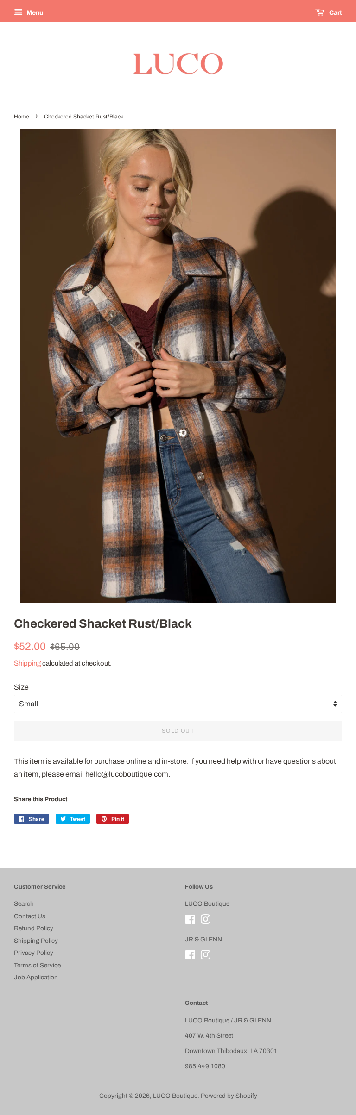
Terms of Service (37, 965)
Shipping (27, 663)
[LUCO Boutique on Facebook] (190, 921)
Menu (34, 12)
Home (21, 116)
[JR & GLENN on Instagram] (205, 956)
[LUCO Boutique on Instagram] (205, 921)
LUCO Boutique (175, 1095)
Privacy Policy (33, 952)
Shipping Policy (36, 940)
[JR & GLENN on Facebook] (190, 956)
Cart (335, 12)
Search (24, 903)
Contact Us (29, 916)
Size (21, 687)
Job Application (36, 977)
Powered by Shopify (229, 1095)
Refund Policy (33, 928)
